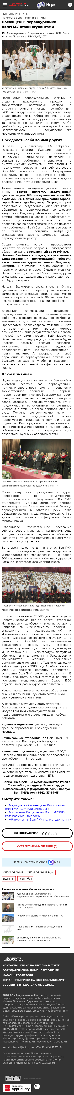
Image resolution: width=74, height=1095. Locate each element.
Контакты (10, 965)
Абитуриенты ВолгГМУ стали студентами (39, 819)
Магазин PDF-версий (18, 975)
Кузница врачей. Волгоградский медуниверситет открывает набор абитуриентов (43, 895)
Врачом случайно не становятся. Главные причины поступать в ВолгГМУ (39, 939)
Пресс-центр (50, 970)
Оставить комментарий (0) (37, 846)
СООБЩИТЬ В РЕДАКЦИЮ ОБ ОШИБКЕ (28, 984)
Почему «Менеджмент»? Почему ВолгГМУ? (40, 915)
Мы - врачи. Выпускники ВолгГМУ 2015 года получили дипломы (35, 814)
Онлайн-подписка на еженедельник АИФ (34, 980)
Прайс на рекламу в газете (40, 965)
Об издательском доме (20, 970)
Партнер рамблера (32, 1078)
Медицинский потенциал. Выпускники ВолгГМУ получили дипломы (35, 807)
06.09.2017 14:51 (11, 14)
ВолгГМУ (30, 91)
